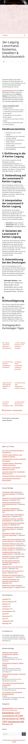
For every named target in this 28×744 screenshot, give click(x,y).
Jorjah (5, 656)
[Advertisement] (14, 19)
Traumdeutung (6, 621)
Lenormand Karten (7, 90)
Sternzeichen (6, 616)
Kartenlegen (7, 410)
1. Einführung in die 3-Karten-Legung (13, 109)
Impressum (9, 740)
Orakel (4, 613)
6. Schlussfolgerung (8, 124)
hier (24, 639)
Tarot (3, 618)
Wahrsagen (5, 623)
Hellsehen (5, 604)
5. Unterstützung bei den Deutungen (13, 122)
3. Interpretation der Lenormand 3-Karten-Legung (12, 116)
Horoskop (5, 606)
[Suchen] (24, 734)
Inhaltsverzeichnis (8, 108)
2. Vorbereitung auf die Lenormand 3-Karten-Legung (13, 112)
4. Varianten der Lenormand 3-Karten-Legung (13, 120)
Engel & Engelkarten (8, 601)
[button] (24, 35)
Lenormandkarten (17, 410)
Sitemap (14, 741)
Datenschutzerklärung (19, 740)
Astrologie (5, 599)
